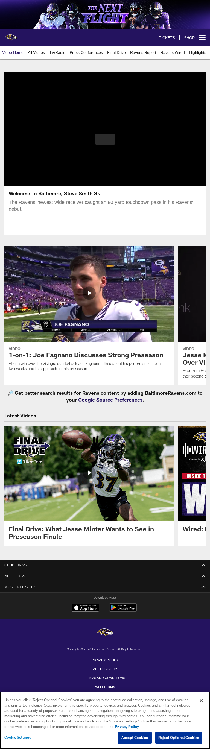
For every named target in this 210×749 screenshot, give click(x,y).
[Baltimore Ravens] (105, 633)
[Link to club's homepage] (11, 35)
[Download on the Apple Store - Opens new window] (85, 608)
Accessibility (105, 669)
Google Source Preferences (110, 400)
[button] (105, 139)
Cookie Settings (17, 737)
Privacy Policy (105, 660)
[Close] (201, 701)
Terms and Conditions (105, 677)
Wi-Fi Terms (105, 686)
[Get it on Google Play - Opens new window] (123, 610)
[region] (105, 720)
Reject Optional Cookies (178, 738)
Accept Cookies (134, 738)
